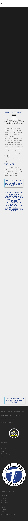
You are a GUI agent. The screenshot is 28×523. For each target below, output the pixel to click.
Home (2, 446)
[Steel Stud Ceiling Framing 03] (14, 225)
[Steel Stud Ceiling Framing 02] (14, 251)
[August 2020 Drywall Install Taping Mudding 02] (14, 355)
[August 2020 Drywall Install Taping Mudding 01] (14, 381)
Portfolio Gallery (5, 454)
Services (3, 451)
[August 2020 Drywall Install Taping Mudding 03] (14, 329)
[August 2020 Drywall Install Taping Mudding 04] (14, 303)
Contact (3, 456)
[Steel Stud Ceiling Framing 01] (14, 277)
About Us (3, 448)
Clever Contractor (13, 521)
